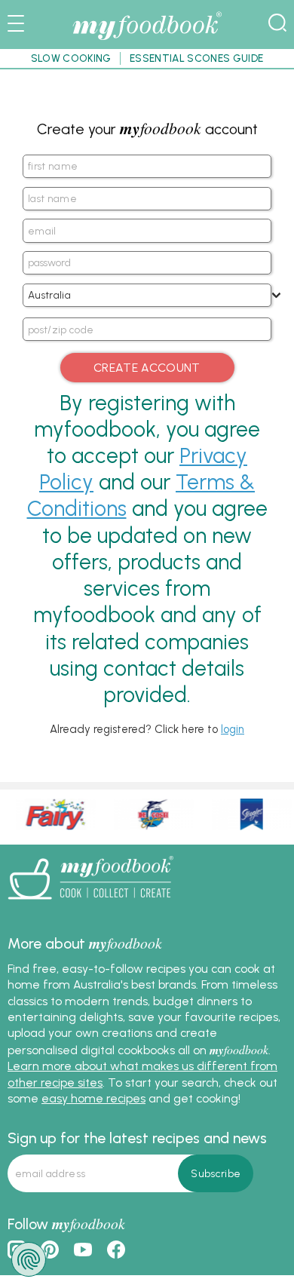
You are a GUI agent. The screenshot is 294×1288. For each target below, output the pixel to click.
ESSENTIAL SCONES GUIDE (196, 58)
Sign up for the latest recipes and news (137, 1138)
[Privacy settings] (28, 1259)
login (232, 729)
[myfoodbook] (90, 904)
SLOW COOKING (71, 58)
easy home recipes (93, 1098)
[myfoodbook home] (147, 40)
